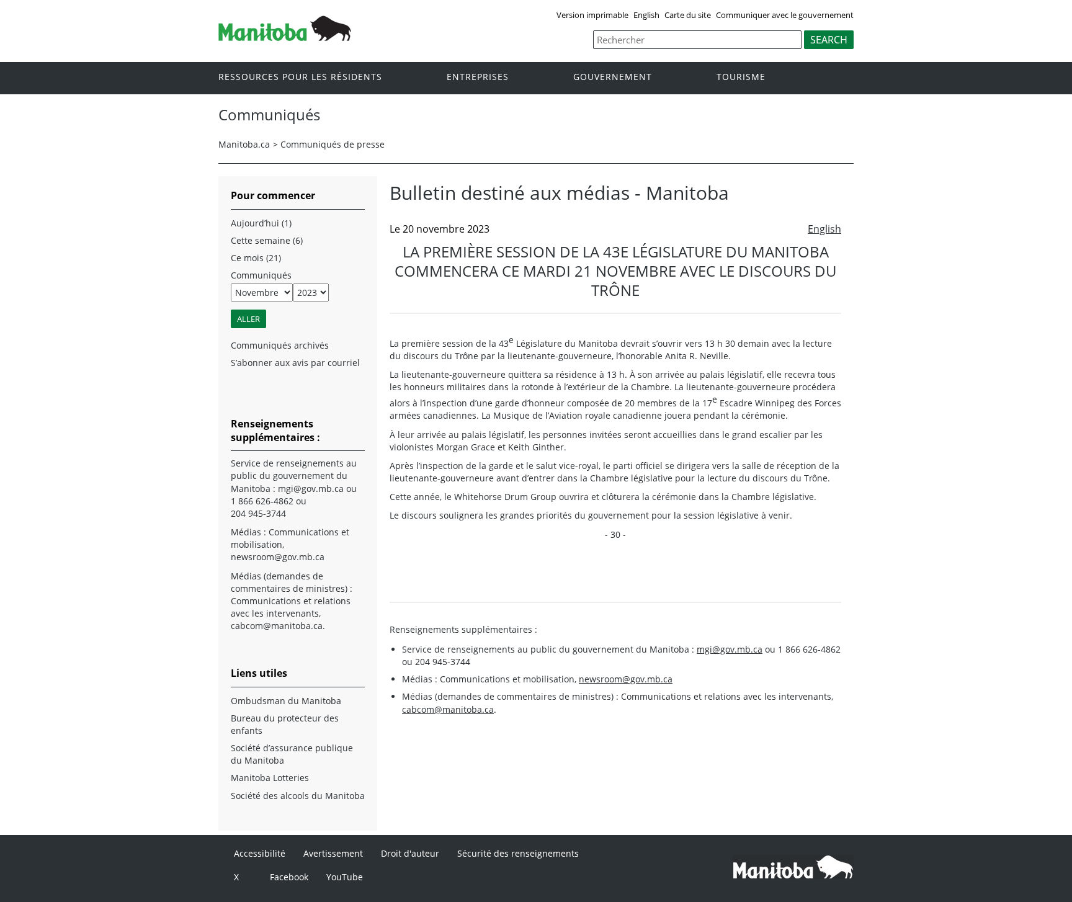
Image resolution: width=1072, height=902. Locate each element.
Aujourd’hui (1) (261, 223)
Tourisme (741, 77)
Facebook (289, 877)
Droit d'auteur (410, 853)
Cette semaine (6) (267, 240)
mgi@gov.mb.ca (729, 649)
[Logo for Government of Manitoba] (284, 37)
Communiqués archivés (280, 345)
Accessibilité (259, 853)
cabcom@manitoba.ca (448, 709)
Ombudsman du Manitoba (286, 701)
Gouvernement (612, 77)
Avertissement (333, 853)
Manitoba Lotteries (270, 778)
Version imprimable (592, 14)
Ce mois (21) (256, 258)
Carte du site (687, 14)
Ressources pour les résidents (300, 77)
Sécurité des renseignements (518, 853)
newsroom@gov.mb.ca (625, 679)
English (646, 14)
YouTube (344, 877)
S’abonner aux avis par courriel (295, 362)
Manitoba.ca (244, 144)
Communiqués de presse (332, 144)
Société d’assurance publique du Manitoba (292, 754)
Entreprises (478, 77)
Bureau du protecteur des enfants (285, 724)
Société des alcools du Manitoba (298, 796)
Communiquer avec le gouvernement (785, 14)
